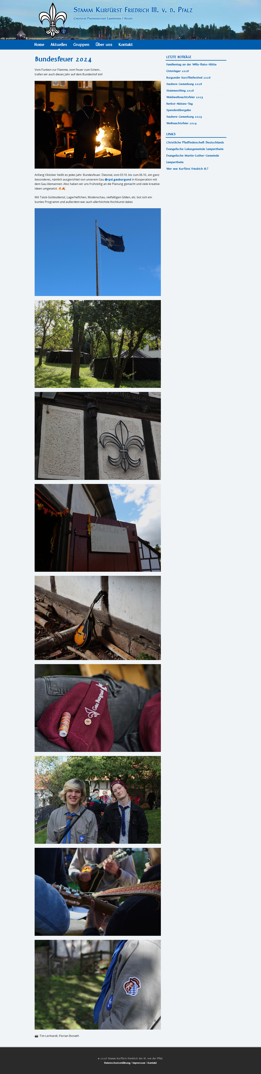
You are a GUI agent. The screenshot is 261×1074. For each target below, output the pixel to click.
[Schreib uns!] (195, 177)
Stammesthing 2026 (180, 90)
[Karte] (191, 177)
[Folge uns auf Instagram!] (198, 177)
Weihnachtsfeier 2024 (182, 123)
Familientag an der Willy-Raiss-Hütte (192, 64)
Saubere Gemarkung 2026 (184, 84)
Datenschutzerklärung (117, 1062)
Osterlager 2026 (178, 71)
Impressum (139, 1062)
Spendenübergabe (179, 110)
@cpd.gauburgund (118, 179)
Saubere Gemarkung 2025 (184, 117)
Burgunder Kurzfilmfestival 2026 (189, 77)
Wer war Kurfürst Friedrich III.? (187, 169)
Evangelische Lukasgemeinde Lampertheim (195, 149)
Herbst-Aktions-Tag (180, 104)
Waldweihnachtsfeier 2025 (185, 97)
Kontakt (152, 1062)
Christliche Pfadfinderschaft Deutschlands (195, 142)
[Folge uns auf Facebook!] (202, 177)
